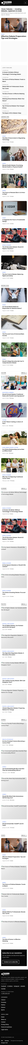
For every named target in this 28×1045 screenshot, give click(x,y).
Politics (3, 1005)
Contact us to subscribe (11, 962)
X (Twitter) (10, 986)
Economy (3, 1002)
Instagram (16, 986)
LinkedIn (22, 986)
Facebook (3, 986)
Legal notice (4, 1029)
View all (24, 372)
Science (3, 1007)
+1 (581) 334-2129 (5, 993)
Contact (3, 1022)
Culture (3, 1000)
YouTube (3, 988)
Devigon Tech (4, 1042)
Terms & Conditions (6, 1027)
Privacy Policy (5, 1024)
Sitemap (7, 1040)
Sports (3, 1010)
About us (3, 1019)
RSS (2, 1040)
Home (2, 1017)
